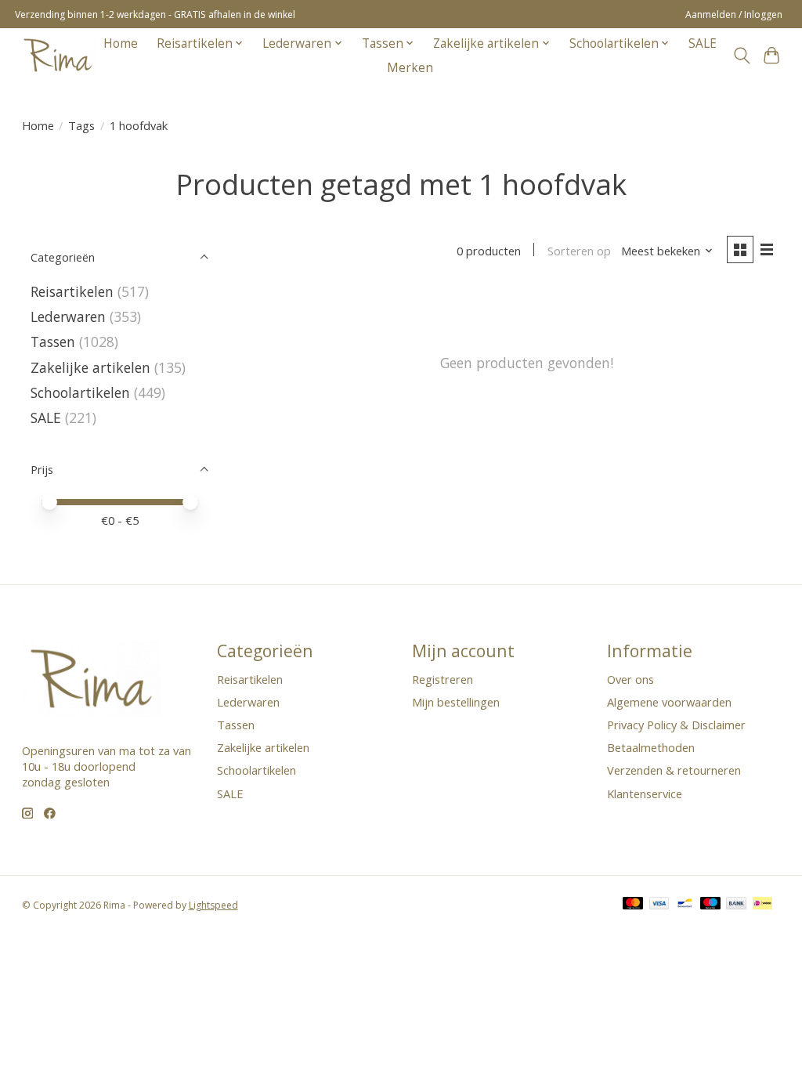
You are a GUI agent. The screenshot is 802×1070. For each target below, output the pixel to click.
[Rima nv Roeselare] (58, 55)
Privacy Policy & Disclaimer (676, 724)
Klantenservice (644, 793)
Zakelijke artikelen (90, 367)
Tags (81, 125)
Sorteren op (579, 250)
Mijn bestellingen (456, 702)
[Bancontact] (685, 905)
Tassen (53, 341)
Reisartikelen (72, 291)
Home (120, 43)
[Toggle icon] (741, 56)
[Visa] (659, 905)
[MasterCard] (633, 905)
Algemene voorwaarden (669, 702)
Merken (410, 68)
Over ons (630, 679)
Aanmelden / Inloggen (733, 14)
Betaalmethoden (651, 747)
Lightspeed (213, 905)
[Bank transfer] (736, 905)
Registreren (442, 679)
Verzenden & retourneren (674, 770)
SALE (702, 43)
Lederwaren (68, 316)
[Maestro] (710, 905)
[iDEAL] (762, 905)
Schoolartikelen (80, 392)
